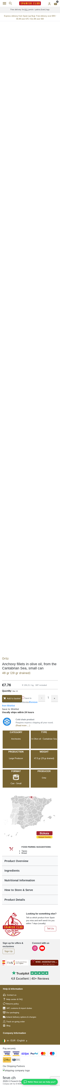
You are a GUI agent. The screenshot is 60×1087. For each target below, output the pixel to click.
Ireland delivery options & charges (21, 1017)
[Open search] (10, 3)
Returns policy (12, 1004)
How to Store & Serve (18, 889)
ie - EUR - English (15, 1040)
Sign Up (8, 951)
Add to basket (14, 698)
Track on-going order (15, 1021)
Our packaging (12, 1012)
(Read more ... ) (23, 725)
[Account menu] (49, 3)
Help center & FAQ (14, 999)
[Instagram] (35, 948)
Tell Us (50, 928)
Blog (8, 1025)
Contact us (11, 995)
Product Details (14, 899)
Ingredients (12, 870)
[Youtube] (42, 948)
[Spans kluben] (30, 3)
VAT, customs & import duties (19, 1008)
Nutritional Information (19, 880)
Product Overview (16, 861)
